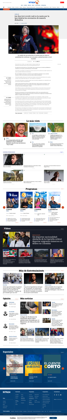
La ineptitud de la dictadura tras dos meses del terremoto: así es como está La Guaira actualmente (40, 260)
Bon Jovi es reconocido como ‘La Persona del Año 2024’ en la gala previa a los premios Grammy (7, 82)
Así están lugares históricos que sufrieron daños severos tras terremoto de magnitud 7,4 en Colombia (42, 340)
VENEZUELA (29, 5)
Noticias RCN (16, 411)
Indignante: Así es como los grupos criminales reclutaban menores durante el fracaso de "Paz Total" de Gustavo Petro (12, 219)
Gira (37, 113)
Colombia (4, 401)
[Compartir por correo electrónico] (37, 61)
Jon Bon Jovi (17, 14)
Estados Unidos (5, 406)
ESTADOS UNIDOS (37, 5)
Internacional (5, 407)
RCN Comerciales (30, 411)
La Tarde (23, 209)
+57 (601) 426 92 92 (59, 399)
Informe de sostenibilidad (46, 399)
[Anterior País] (63, 8)
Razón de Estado (31, 404)
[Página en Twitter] (58, 395)
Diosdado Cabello (21, 257)
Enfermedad (41, 113)
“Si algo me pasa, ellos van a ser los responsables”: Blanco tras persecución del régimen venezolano (40, 219)
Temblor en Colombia (53, 133)
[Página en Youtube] (60, 395)
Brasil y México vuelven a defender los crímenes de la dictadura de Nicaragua (13, 315)
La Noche (9, 209)
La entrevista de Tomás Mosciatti (31, 398)
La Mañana (37, 209)
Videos (7, 228)
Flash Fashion (37, 396)
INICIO (22, 5)
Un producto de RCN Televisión (53, 411)
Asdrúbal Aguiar (11, 302)
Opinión (58, 7)
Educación (4, 257)
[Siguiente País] (63, 9)
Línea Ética (44, 404)
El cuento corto (52, 377)
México (4, 404)
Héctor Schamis (13, 342)
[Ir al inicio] (8, 393)
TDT (47, 411)
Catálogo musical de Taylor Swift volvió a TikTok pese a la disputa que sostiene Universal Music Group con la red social (7, 102)
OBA (43, 407)
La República (25, 411)
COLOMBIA (25, 5)
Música (34, 113)
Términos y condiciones (20, 414)
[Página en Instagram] (56, 395)
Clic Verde (30, 394)
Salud (50, 7)
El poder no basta (12, 304)
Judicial (20, 7)
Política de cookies (13, 414)
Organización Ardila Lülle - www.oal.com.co (58, 414)
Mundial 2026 (34, 9)
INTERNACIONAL (43, 5)
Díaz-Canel (26, 9)
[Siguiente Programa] (63, 207)
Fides (45, 411)
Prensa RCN (44, 406)
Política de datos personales (6, 414)
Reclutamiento (52, 257)
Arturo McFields (11, 311)
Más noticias (26, 298)
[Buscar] (63, 7)
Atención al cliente (45, 396)
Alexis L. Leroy (13, 331)
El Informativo (53, 209)
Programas (54, 7)
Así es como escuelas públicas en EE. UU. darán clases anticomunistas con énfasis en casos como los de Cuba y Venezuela (54, 219)
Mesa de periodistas (30, 402)
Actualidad (9, 7)
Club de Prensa (37, 394)
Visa (33, 133)
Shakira (7, 138)
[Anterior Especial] (4, 368)
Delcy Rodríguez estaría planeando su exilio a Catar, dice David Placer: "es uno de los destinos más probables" (57, 313)
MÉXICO (33, 5)
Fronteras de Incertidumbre (14, 377)
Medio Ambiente (11, 323)
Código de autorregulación (46, 401)
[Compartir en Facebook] (33, 61)
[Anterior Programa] (4, 207)
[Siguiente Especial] (63, 368)
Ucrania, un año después (33, 377)
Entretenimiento (46, 7)
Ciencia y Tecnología (39, 7)
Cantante (30, 113)
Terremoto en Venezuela (38, 257)
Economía (17, 7)
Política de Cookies (32, 418)
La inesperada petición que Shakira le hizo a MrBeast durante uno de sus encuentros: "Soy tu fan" (16, 142)
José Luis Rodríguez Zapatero (19, 9)
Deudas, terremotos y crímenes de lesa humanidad (13, 339)
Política (13, 7)
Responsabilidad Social (46, 394)
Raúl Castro (12, 9)
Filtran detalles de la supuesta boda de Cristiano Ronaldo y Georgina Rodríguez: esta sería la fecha (54, 289)
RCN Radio (20, 411)
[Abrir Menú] (4, 7)
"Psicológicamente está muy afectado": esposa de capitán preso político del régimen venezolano (25, 219)
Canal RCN (12, 411)
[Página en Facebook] (54, 395)
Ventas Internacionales (46, 402)
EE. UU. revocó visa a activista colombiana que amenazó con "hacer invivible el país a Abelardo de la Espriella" (38, 145)
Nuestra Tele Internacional (31, 7)
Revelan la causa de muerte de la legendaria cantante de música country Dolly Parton (56, 144)
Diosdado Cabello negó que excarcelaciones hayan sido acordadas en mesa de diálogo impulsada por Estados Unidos (25, 261)
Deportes (24, 7)
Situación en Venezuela (13, 336)
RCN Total (59, 411)
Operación (45, 113)
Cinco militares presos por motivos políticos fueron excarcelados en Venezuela (57, 305)
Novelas (42, 411)
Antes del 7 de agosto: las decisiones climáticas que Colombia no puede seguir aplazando (13, 327)
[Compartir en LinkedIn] (36, 61)
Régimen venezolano (23, 314)
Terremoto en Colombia (24, 336)
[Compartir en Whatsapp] (39, 61)
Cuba (30, 9)
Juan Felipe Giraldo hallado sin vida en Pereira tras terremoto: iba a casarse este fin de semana (27, 339)
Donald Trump (52, 336)
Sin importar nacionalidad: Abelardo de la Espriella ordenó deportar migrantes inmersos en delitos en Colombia (47, 240)
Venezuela (53, 302)
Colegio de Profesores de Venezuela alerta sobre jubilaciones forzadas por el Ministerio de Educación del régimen (29, 320)
